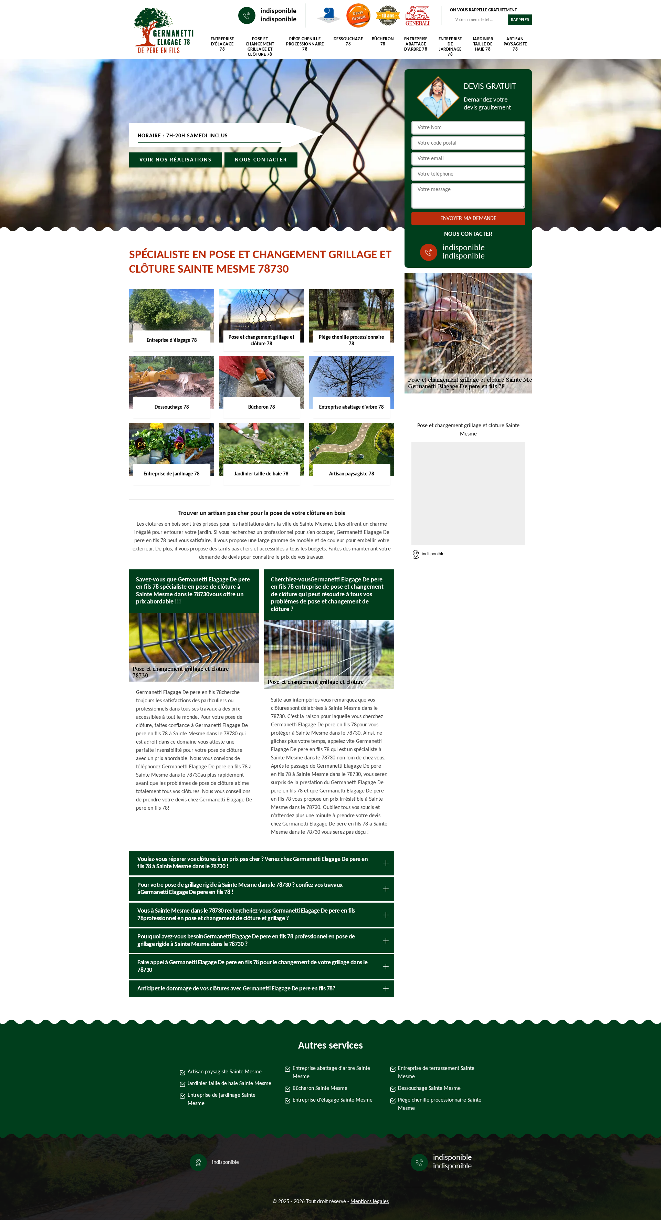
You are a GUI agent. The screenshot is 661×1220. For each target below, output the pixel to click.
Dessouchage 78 (348, 41)
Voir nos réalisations (175, 160)
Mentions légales (369, 1202)
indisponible (278, 11)
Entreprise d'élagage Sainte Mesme (333, 1100)
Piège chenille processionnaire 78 (305, 44)
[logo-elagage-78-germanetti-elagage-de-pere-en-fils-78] (160, 31)
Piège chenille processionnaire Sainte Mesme (439, 1104)
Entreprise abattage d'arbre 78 (416, 44)
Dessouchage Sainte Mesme (429, 1088)
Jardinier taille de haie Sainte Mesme (229, 1083)
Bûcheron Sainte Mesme (320, 1088)
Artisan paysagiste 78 (515, 44)
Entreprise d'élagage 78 (222, 44)
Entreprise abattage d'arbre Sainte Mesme (331, 1073)
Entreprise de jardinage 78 (450, 45)
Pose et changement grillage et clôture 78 (260, 45)
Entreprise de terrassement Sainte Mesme (436, 1073)
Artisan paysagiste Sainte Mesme (225, 1072)
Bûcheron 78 (383, 41)
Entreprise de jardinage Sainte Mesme (221, 1099)
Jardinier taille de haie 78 (483, 44)
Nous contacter (261, 160)
